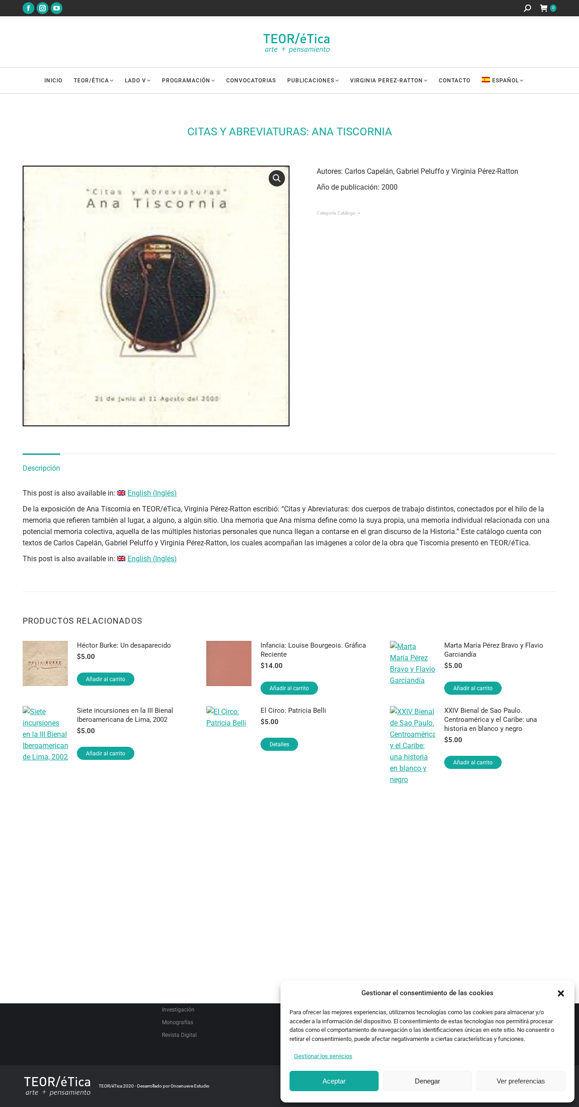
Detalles (279, 744)
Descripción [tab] (41, 468)
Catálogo (346, 212)
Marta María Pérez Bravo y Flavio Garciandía (493, 649)
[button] (560, 993)
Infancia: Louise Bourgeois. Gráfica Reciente (313, 649)
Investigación (178, 1010)
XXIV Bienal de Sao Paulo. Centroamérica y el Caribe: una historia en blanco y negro (490, 719)
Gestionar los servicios (323, 1056)
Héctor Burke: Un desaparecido (124, 645)
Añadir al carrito (105, 679)
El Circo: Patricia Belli (293, 710)
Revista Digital (179, 1035)
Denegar (427, 1081)
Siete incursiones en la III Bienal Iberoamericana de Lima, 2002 (125, 715)
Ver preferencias (521, 1081)
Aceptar (334, 1081)
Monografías (177, 1022)
